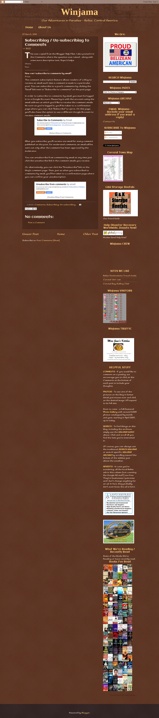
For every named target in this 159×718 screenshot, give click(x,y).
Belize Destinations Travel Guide (119, 276)
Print (27, 76)
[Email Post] (79, 205)
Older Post (90, 234)
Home (29, 27)
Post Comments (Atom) (48, 240)
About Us (44, 27)
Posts (109, 132)
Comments (40, 205)
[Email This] (26, 209)
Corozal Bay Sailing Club (116, 284)
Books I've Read (120, 561)
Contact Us (109, 121)
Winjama (79, 12)
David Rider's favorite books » (123, 695)
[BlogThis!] (28, 209)
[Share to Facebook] (33, 209)
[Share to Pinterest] (35, 209)
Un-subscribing (68, 205)
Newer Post (30, 234)
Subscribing (52, 205)
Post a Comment (36, 222)
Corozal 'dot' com (112, 280)
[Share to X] (31, 209)
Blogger (85, 713)
